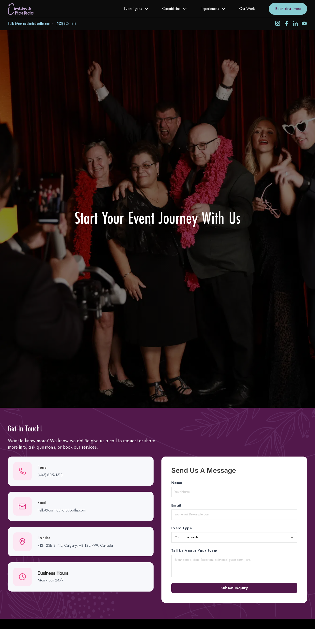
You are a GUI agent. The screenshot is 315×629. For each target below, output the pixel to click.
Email (176, 506)
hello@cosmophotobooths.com (29, 23)
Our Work (247, 9)
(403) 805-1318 (65, 23)
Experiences (210, 9)
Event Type (181, 528)
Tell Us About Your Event (194, 551)
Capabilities (171, 9)
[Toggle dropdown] (146, 9)
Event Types (133, 9)
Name (176, 483)
